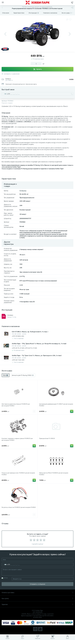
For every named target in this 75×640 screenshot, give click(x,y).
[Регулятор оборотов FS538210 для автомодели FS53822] (19, 495)
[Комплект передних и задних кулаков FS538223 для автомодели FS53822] (19, 426)
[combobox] (6, 93)
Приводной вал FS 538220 (47, 438)
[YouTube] (40, 629)
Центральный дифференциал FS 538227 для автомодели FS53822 (56, 405)
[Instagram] (35, 629)
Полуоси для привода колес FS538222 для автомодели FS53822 (18, 473)
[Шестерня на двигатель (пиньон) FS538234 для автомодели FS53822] (19, 392)
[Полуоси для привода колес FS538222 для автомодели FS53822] (19, 461)
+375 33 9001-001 (18, 336)
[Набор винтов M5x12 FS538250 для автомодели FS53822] (56, 461)
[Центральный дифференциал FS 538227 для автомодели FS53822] (56, 392)
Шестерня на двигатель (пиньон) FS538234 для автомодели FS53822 (16, 405)
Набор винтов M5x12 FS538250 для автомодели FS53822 (53, 473)
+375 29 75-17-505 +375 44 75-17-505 (24, 348)
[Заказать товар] (34, 411)
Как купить (5, 598)
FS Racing (23, 191)
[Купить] (71, 411)
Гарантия (5, 604)
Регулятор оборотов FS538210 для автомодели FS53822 (19, 507)
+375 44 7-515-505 (18, 360)
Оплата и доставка (8, 592)
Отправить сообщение (37, 584)
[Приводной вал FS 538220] (56, 426)
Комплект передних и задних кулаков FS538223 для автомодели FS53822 (17, 439)
